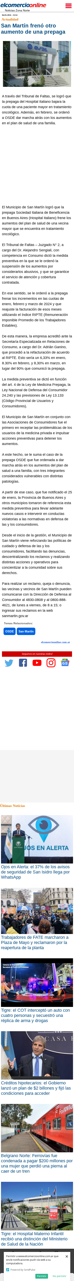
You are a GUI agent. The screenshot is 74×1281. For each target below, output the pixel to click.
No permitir (59, 1276)
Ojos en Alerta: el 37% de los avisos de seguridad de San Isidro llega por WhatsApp (35, 872)
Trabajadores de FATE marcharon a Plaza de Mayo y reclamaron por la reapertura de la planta (34, 942)
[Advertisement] (37, 165)
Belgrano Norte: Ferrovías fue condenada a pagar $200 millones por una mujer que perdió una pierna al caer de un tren (37, 1163)
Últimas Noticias (12, 806)
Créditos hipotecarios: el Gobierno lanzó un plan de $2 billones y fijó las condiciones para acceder (36, 1088)
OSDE (9, 631)
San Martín (26, 631)
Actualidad (10, 19)
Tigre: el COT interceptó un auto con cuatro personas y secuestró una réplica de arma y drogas (35, 1015)
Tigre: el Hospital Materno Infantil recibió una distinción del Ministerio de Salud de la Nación (34, 1239)
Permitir (41, 1276)
